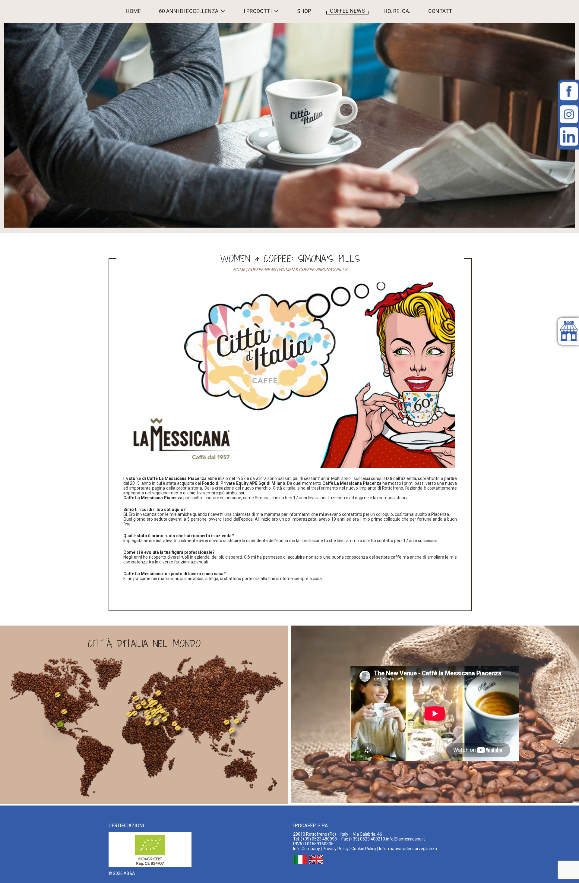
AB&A (129, 873)
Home (133, 11)
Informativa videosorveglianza (408, 848)
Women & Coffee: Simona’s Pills (290, 258)
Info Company (306, 848)
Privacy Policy (336, 848)
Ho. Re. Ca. (397, 11)
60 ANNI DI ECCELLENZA (188, 11)
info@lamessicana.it (405, 839)
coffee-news (262, 269)
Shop (304, 11)
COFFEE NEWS (347, 11)
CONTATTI (441, 11)
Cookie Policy (363, 848)
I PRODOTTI (258, 11)
